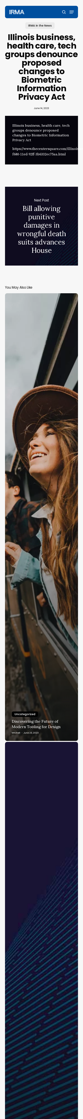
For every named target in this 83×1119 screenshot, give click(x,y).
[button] (71, 12)
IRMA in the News (40, 26)
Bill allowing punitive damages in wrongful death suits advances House (41, 226)
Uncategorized (24, 714)
